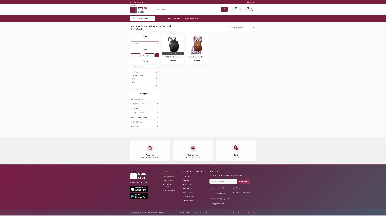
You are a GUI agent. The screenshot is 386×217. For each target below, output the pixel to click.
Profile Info (186, 177)
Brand (168, 18)
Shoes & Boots (135, 126)
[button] (139, 189)
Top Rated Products (169, 190)
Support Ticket (218, 204)
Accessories (134, 108)
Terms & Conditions (185, 212)
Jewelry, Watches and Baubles (139, 104)
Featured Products (169, 177)
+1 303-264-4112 (137, 2)
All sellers (177, 18)
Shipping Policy (188, 200)
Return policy (187, 192)
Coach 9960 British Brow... (197, 57)
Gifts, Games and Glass (137, 99)
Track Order (187, 184)
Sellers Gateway (190, 18)
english (252, 2)
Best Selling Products (167, 186)
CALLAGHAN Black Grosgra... (173, 57)
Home (160, 18)
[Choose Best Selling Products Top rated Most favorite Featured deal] (145, 43)
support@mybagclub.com (221, 198)
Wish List (186, 181)
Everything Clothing (136, 122)
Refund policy (187, 188)
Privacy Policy (198, 212)
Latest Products (168, 181)
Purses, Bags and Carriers (138, 113)
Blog (205, 212)
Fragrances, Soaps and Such (139, 117)
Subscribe (243, 181)
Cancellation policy (189, 196)
